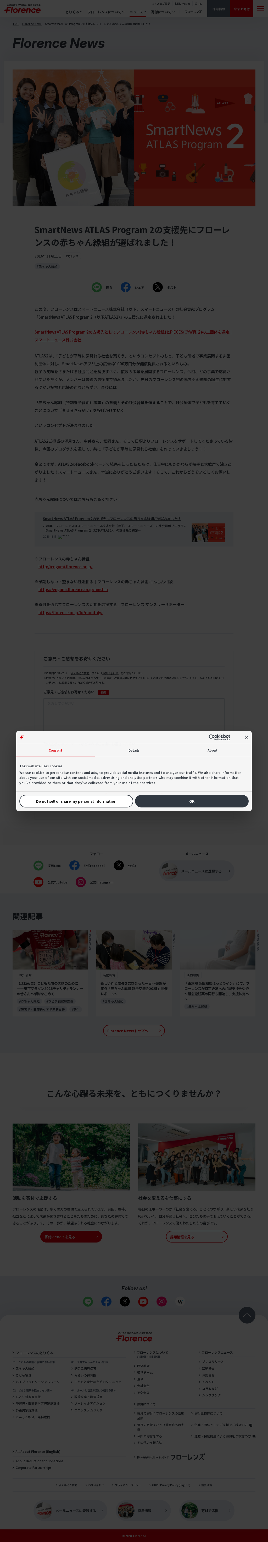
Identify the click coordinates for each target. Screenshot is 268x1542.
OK (191, 801)
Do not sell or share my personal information (76, 801)
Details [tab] (134, 750)
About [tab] (213, 750)
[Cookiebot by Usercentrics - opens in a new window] (214, 737)
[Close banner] (247, 737)
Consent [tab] (55, 750)
